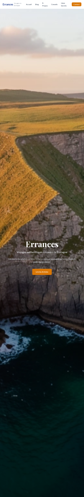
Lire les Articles (42, 272)
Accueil (29, 4)
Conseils (54, 4)
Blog (37, 4)
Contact (77, 4)
